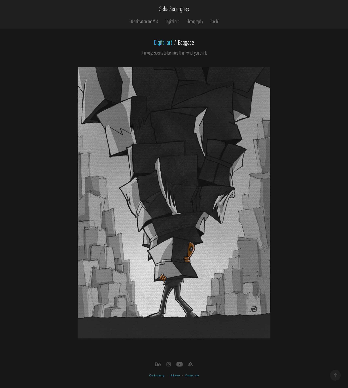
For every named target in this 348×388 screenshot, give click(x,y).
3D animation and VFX (144, 21)
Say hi (215, 21)
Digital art (172, 21)
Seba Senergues (174, 9)
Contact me (192, 375)
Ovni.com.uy (156, 375)
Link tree (175, 375)
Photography (195, 21)
